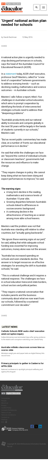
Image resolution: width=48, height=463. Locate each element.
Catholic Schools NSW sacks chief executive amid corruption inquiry (22, 332)
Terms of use (6, 413)
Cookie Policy (6, 408)
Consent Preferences (9, 410)
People (3, 401)
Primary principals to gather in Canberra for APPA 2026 (22, 364)
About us (4, 403)
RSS (3, 422)
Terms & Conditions (8, 415)
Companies (5, 398)
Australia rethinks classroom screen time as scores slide (23, 348)
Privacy (3, 405)
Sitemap (4, 420)
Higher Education (13, 4)
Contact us (5, 417)
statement (10, 73)
